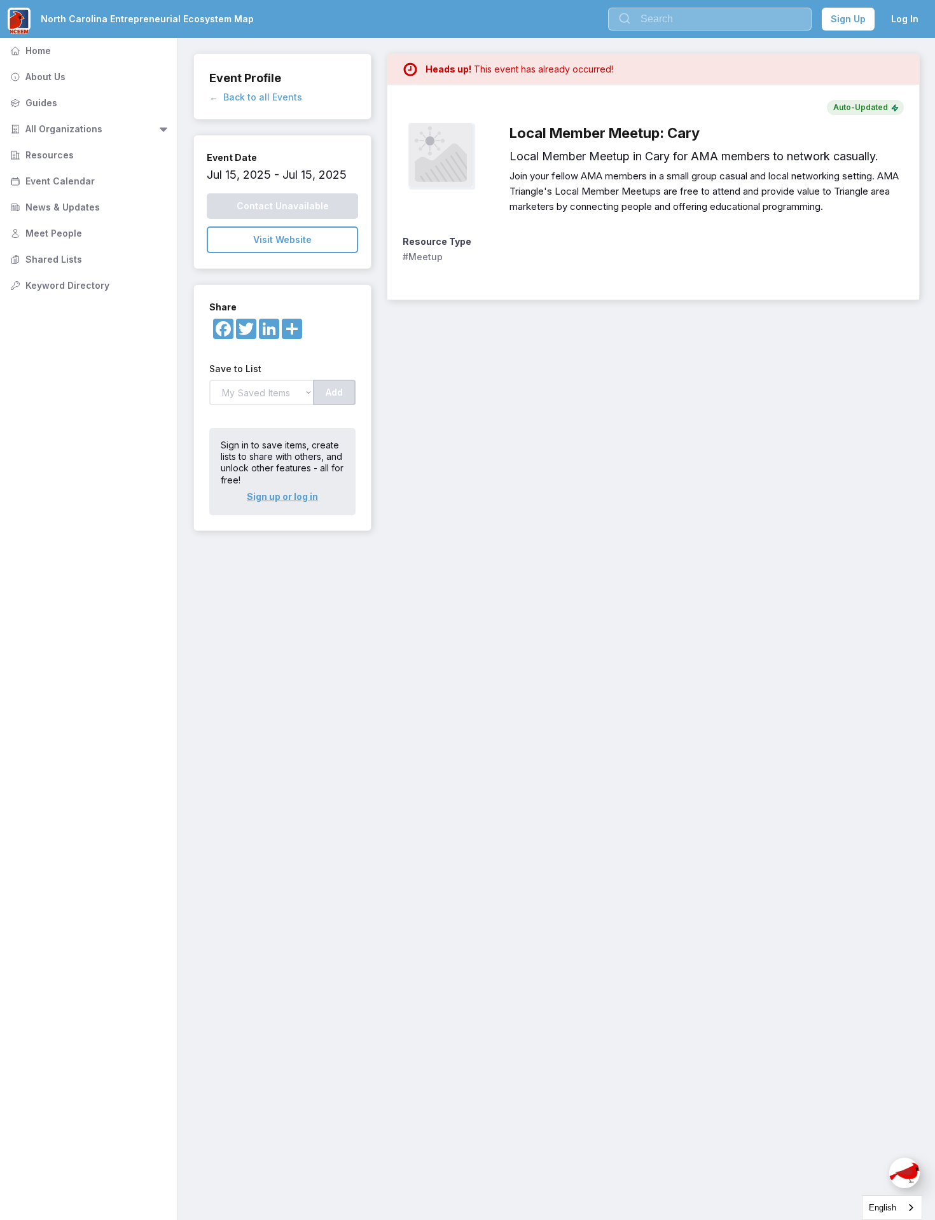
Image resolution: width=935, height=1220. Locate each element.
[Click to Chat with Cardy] (904, 1173)
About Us (37, 76)
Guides (32, 102)
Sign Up (848, 18)
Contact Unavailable (283, 205)
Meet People (45, 233)
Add (334, 392)
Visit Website (282, 239)
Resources (41, 154)
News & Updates (54, 207)
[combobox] (892, 1207)
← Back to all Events (255, 97)
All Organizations (55, 128)
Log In (904, 18)
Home (29, 50)
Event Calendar (51, 181)
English (882, 1207)
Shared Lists (45, 259)
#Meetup (423, 256)
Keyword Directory (58, 285)
